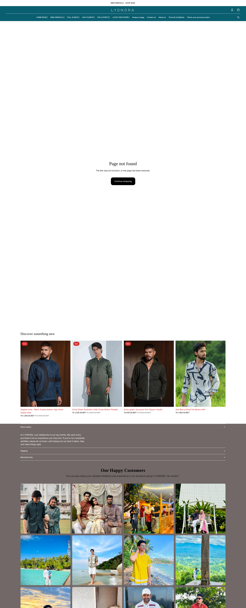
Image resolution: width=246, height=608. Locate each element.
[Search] (238, 17)
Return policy (25, 427)
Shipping (23, 451)
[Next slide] (66, 374)
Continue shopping (123, 181)
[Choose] (66, 402)
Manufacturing (26, 457)
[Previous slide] (24, 374)
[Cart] (238, 10)
